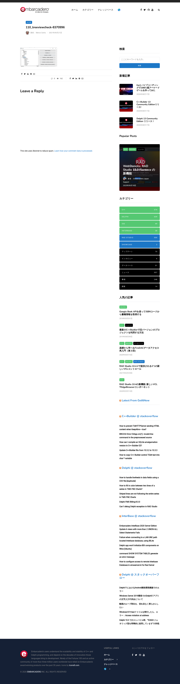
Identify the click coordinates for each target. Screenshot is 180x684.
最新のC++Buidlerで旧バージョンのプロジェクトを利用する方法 (139, 331)
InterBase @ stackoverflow (139, 516)
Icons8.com (74, 665)
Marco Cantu (41, 33)
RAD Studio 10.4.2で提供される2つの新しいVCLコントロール (139, 367)
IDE (139, 224)
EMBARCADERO (34, 672)
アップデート (139, 251)
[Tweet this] (24, 74)
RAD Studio (139, 237)
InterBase (139, 231)
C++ (125, 149)
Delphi (132, 149)
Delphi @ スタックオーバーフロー (139, 576)
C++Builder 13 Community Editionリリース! (148, 104)
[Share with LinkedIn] (27, 74)
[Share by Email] (34, 74)
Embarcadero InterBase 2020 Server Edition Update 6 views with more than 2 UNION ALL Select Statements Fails (138, 529)
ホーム (74, 9)
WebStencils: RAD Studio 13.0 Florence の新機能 (139, 169)
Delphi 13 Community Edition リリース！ (147, 120)
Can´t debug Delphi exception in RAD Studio (138, 506)
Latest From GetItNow (136, 400)
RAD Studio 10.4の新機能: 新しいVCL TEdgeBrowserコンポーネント (138, 386)
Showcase (139, 244)
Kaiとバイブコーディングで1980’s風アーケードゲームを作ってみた (148, 88)
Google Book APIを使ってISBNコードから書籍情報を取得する (139, 313)
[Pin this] (30, 74)
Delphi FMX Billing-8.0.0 (129, 502)
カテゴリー (87, 9)
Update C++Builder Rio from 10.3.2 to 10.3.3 (138, 450)
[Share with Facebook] (21, 74)
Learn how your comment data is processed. (73, 151)
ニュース (141, 149)
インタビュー (139, 258)
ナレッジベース (105, 9)
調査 (139, 286)
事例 (139, 279)
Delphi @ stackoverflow (137, 468)
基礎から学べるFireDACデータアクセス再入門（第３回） (139, 349)
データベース (139, 265)
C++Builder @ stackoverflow (140, 416)
